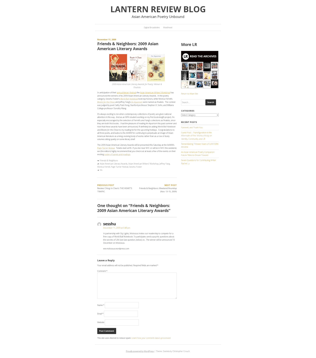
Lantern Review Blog (158, 9)
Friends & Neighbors (109, 160)
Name (100, 305)
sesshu (109, 223)
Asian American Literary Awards (114, 163)
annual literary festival (126, 92)
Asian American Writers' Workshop (143, 163)
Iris (101, 170)
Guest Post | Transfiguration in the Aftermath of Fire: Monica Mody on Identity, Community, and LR (196, 135)
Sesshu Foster (135, 166)
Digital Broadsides (152, 27)
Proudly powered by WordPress (140, 351)
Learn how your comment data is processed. (151, 338)
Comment (102, 271)
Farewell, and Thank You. (192, 127)
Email (100, 313)
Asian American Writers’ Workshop (155, 92)
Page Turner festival (106, 148)
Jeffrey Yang (164, 163)
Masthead (167, 27)
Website (100, 322)
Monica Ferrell (103, 166)
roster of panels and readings (117, 154)
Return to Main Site (189, 93)
